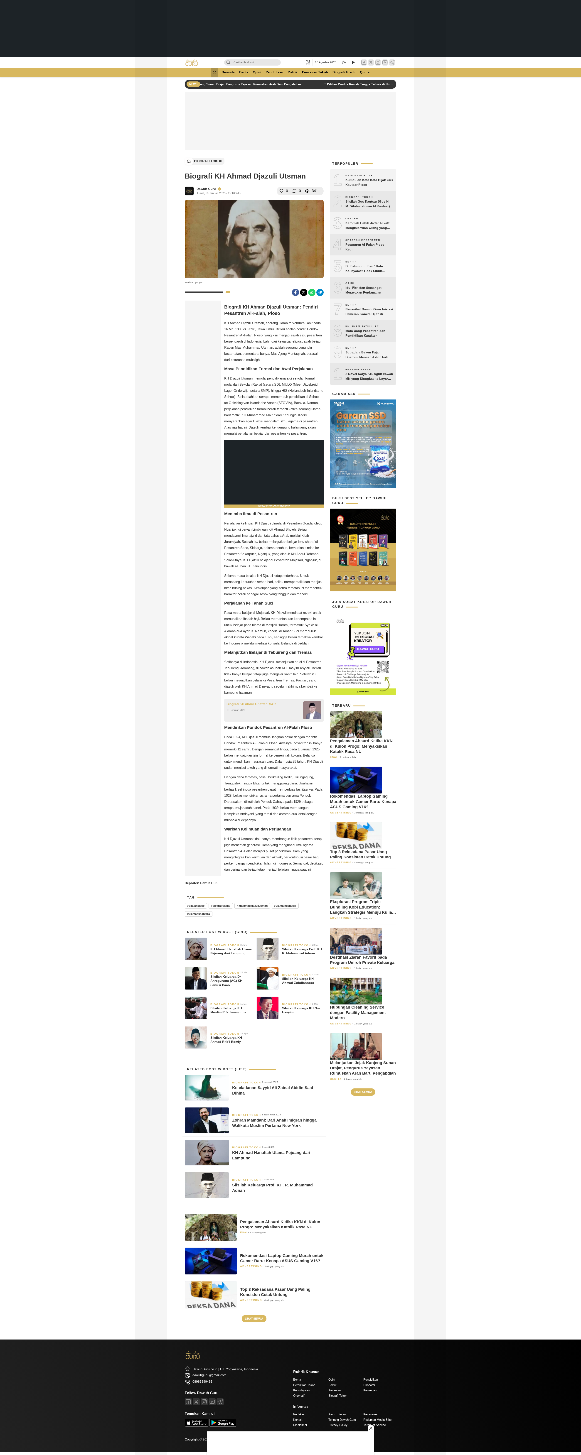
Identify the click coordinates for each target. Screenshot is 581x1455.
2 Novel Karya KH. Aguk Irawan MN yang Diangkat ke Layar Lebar (369, 376)
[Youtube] (212, 1401)
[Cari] (228, 62)
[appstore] (196, 1425)
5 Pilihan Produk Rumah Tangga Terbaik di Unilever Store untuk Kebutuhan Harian (379, 84)
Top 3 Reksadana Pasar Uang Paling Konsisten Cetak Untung (275, 1292)
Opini (257, 72)
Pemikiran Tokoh (315, 72)
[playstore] (222, 1425)
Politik (293, 72)
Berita (243, 72)
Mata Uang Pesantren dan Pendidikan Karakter (365, 333)
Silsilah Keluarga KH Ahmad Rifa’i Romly (226, 1039)
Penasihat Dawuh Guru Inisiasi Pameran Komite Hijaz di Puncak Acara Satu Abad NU (369, 311)
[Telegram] (392, 62)
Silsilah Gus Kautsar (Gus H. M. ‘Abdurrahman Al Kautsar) (367, 204)
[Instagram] (378, 62)
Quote (364, 72)
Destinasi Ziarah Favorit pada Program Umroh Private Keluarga (362, 960)
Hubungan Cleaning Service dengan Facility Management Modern (358, 1012)
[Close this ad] (371, 1428)
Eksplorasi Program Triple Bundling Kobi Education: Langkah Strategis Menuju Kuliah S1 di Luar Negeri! (362, 907)
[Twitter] (371, 62)
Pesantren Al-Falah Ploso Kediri (364, 247)
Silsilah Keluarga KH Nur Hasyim (301, 1010)
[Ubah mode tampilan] (343, 62)
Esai (244, 1232)
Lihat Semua (254, 1318)
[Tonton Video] (353, 62)
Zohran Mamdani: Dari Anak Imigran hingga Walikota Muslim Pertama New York (274, 1123)
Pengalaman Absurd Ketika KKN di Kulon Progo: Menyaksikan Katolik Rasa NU (280, 1224)
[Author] (189, 191)
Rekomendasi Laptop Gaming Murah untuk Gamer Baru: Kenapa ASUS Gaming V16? (281, 1258)
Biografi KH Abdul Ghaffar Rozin (251, 704)
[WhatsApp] (311, 292)
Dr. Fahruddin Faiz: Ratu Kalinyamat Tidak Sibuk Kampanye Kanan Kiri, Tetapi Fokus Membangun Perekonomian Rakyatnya (367, 268)
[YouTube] (385, 62)
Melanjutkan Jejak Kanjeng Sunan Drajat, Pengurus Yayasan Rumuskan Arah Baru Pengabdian (231, 84)
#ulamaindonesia (285, 905)
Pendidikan (274, 72)
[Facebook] (364, 62)
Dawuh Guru (206, 189)
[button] (309, 62)
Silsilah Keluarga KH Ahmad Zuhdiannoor (298, 981)
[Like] (281, 191)
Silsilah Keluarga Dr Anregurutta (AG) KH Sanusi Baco (226, 981)
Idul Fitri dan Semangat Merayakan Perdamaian (363, 290)
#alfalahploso (195, 905)
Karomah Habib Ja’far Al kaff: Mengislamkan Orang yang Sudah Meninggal (368, 225)
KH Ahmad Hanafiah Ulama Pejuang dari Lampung (231, 951)
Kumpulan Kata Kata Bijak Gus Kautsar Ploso (369, 182)
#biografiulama (220, 905)
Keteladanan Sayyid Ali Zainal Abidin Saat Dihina (272, 1090)
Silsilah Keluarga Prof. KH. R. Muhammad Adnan (302, 951)
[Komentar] (294, 191)
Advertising (251, 1266)
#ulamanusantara (198, 914)
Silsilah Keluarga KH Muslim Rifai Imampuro (228, 1010)
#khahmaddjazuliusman (252, 905)
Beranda (228, 72)
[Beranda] (214, 72)
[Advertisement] (290, 28)
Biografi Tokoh (343, 72)
